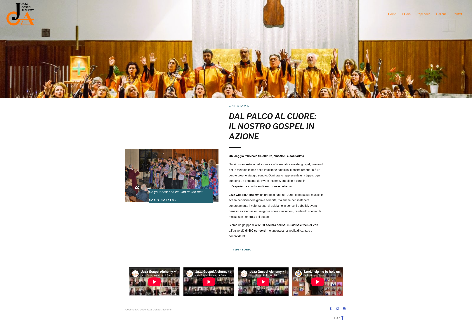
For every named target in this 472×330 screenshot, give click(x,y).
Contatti (457, 14)
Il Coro (406, 14)
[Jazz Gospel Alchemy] (20, 14)
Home (392, 14)
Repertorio (423, 14)
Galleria (441, 14)
